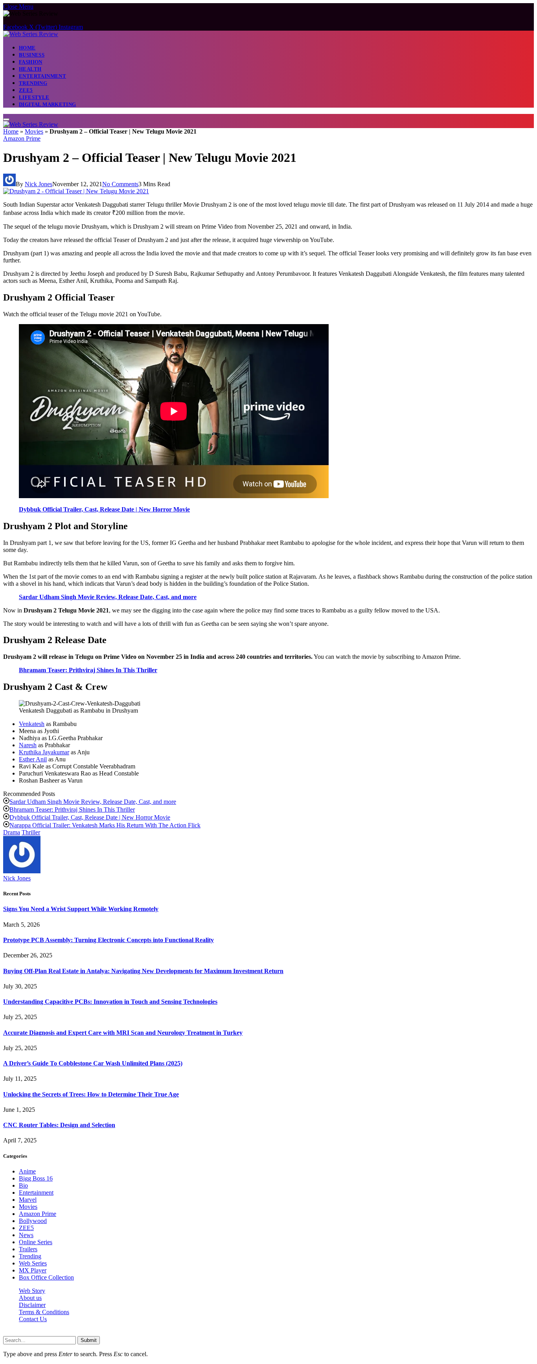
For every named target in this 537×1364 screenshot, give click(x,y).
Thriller (31, 832)
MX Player (32, 1270)
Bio (23, 1185)
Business (31, 55)
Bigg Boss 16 (36, 1178)
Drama (11, 832)
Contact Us (33, 1319)
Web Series (33, 1263)
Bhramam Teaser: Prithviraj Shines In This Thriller (88, 670)
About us (30, 1297)
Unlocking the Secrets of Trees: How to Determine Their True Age (91, 1094)
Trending (33, 83)
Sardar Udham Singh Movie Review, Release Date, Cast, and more (108, 597)
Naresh (28, 745)
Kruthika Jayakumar (44, 752)
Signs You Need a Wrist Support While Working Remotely (80, 909)
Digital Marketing (47, 104)
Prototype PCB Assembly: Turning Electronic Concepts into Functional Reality (108, 940)
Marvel (28, 1199)
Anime (27, 1171)
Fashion (30, 62)
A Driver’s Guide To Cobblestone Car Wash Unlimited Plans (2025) (92, 1063)
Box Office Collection (46, 1277)
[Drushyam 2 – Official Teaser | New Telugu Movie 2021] (76, 191)
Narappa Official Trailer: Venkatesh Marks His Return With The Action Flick (104, 825)
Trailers (28, 1249)
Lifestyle (34, 97)
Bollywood (33, 1220)
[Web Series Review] (30, 34)
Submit (89, 1340)
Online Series (35, 1242)
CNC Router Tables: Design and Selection (59, 1125)
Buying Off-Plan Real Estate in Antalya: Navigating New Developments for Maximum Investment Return (143, 971)
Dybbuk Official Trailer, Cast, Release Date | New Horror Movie (104, 509)
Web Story (32, 1290)
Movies (34, 131)
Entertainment (42, 76)
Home (27, 48)
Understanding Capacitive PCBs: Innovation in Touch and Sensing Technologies (110, 1001)
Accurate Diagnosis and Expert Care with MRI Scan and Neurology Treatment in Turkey (123, 1032)
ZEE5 (26, 90)
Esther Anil (33, 759)
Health (30, 69)
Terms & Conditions (44, 1312)
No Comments (120, 184)
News (26, 1235)
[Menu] (6, 119)
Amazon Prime (21, 138)
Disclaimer (32, 1305)
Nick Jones (38, 184)
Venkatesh (31, 723)
